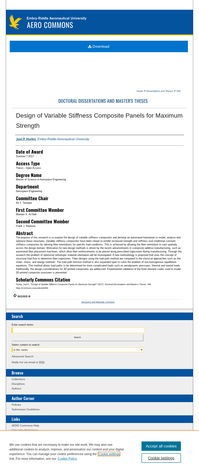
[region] (99, 451)
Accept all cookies (161, 446)
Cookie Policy (67, 458)
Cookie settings (109, 454)
